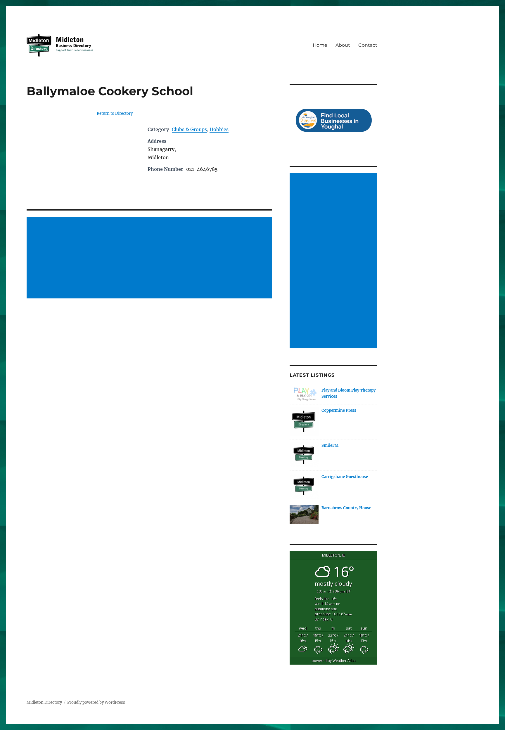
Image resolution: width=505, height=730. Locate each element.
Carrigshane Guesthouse (344, 476)
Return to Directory (115, 113)
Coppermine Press (338, 410)
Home (320, 45)
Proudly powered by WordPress (96, 702)
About (342, 45)
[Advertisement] (150, 258)
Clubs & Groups (189, 129)
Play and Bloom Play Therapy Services (348, 393)
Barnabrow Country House (346, 507)
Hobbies (219, 129)
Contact (367, 45)
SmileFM (329, 445)
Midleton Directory (44, 702)
